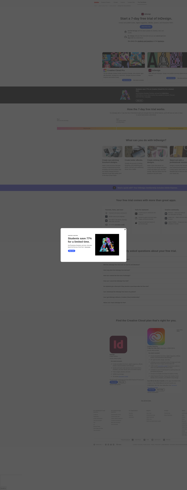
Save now (71, 250)
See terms (87, 247)
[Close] (125, 229)
